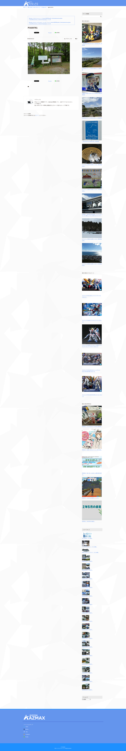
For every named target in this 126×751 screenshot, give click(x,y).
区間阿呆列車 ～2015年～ (87, 638)
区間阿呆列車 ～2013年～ (87, 655)
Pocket (50, 32)
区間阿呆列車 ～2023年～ (87, 570)
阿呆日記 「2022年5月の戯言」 (88, 521)
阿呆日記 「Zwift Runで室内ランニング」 (90, 497)
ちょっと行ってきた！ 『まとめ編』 (89, 546)
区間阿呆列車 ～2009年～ (87, 689)
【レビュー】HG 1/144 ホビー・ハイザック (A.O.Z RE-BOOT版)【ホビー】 (91, 370)
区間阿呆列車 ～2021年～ (87, 587)
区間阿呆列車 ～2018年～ (87, 612)
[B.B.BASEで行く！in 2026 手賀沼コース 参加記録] (92, 57)
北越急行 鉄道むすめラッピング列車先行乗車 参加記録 (92, 94)
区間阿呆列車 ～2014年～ (87, 646)
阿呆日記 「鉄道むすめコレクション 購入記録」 (92, 449)
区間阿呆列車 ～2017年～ (87, 621)
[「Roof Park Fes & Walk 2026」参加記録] (92, 130)
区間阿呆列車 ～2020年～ (87, 595)
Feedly (26, 736)
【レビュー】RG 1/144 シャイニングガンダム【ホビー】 (91, 296)
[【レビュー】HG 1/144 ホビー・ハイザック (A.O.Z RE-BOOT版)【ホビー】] (92, 359)
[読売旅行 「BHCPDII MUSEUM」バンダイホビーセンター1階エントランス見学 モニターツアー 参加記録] (92, 203)
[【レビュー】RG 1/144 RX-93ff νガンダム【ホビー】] (92, 384)
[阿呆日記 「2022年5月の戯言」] (92, 510)
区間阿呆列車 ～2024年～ (87, 561)
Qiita (26, 731)
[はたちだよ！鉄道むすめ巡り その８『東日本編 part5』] (92, 228)
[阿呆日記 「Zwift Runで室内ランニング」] (92, 487)
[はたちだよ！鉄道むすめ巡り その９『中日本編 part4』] (92, 178)
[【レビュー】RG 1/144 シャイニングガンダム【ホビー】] (92, 285)
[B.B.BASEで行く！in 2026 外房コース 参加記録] (92, 107)
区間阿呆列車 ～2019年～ (87, 604)
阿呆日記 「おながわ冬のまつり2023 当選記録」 (92, 426)
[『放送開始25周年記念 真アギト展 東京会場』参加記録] (92, 33)
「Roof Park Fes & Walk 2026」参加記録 (90, 141)
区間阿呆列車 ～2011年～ (87, 672)
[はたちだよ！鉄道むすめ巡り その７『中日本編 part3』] (92, 253)
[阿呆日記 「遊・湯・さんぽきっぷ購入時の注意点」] (92, 462)
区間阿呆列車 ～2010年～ (87, 681)
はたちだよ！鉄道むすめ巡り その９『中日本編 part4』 (92, 190)
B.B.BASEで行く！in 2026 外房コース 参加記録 (92, 118)
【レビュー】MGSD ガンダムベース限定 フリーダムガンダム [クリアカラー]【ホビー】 (92, 346)
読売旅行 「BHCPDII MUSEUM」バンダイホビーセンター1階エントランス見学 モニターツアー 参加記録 (92, 215)
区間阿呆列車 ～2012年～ (87, 664)
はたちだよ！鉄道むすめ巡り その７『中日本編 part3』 (92, 264)
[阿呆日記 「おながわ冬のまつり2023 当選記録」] (92, 415)
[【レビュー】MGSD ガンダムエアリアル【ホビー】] (92, 309)
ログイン (37, 115)
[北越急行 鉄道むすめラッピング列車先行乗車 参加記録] (92, 82)
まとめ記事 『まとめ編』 (87, 538)
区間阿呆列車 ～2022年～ (87, 578)
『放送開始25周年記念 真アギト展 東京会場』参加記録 (92, 44)
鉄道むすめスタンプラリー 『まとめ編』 (90, 552)
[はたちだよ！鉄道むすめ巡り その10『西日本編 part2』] (92, 154)
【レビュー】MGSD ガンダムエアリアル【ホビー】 (92, 321)
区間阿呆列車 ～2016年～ (87, 629)
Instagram (27, 734)
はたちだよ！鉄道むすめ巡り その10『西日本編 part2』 (92, 165)
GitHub (26, 729)
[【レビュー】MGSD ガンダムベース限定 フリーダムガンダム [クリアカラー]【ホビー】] (92, 334)
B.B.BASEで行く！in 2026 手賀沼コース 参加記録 (92, 69)
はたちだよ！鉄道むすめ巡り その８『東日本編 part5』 (92, 240)
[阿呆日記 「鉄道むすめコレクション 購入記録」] (92, 439)
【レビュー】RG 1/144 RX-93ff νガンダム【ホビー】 (92, 395)
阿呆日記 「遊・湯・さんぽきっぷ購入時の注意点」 (92, 474)
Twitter (26, 726)
